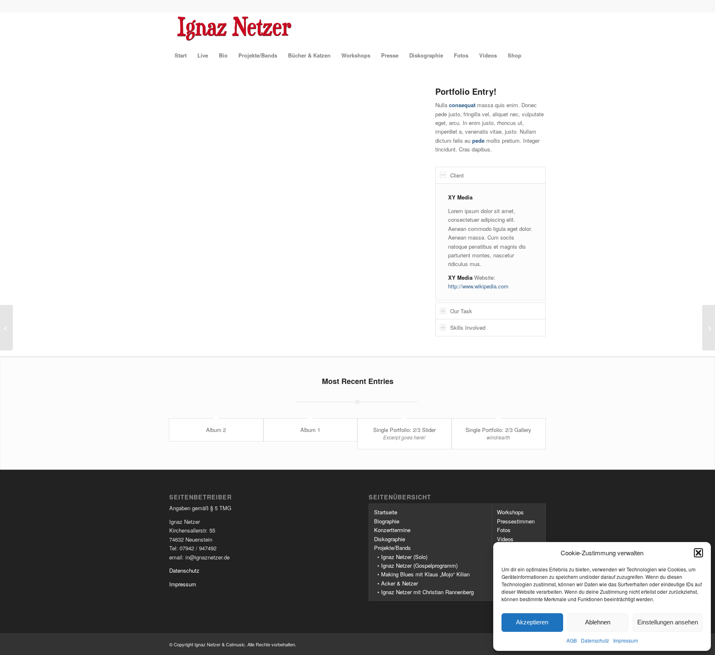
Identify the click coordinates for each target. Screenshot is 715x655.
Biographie (386, 521)
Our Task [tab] (461, 311)
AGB (571, 640)
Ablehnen (597, 622)
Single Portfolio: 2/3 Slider (404, 430)
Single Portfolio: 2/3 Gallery (498, 430)
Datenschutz (595, 640)
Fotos (504, 530)
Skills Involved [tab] (467, 327)
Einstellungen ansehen (667, 622)
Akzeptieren (532, 622)
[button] (698, 553)
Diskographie (389, 539)
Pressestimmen (516, 521)
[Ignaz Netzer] (294, 28)
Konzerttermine (392, 530)
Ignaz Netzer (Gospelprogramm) (419, 565)
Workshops (510, 512)
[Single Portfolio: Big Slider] (6, 327)
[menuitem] (180, 55)
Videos (505, 539)
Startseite (385, 512)
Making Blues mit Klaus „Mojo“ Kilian (425, 574)
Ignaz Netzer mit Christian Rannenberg (427, 592)
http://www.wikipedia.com (478, 286)
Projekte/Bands (392, 548)
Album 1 (310, 430)
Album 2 (216, 430)
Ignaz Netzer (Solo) (404, 557)
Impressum (625, 640)
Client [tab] (457, 175)
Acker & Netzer (399, 583)
